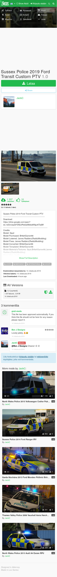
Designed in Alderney (10, 567)
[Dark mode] (49, 3)
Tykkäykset (25, 201)
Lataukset (10, 201)
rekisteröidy (42, 356)
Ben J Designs (18, 329)
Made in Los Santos (9, 569)
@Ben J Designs (19, 345)
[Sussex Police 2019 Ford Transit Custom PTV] (28, 166)
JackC (20, 98)
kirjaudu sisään (26, 356)
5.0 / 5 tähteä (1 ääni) (8, 207)
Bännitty (22, 343)
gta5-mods (17, 311)
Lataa (30, 83)
